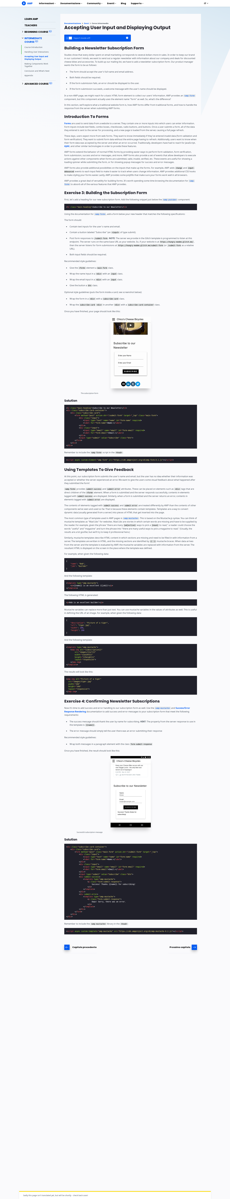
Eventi (110, 3)
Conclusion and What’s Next (36, 71)
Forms (67, 123)
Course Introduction (33, 47)
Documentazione (70, 3)
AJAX (66, 146)
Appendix (28, 75)
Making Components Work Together (36, 64)
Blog (123, 3)
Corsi (86, 23)
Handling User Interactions (36, 52)
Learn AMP (31, 19)
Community (94, 3)
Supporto (136, 3)
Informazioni (46, 3)
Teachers (30, 25)
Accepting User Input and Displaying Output (36, 57)
